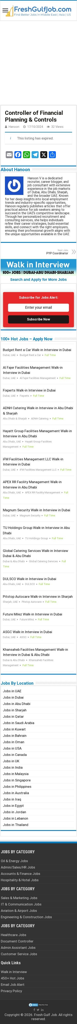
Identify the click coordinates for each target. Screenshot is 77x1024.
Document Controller (17, 941)
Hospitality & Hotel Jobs (20, 880)
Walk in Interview (14, 972)
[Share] (52, 154)
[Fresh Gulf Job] (38, 10)
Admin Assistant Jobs (18, 948)
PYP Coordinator (57, 252)
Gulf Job (50, 1015)
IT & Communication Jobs (21, 904)
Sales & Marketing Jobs (19, 898)
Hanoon (14, 127)
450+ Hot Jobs (12, 978)
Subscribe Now (38, 319)
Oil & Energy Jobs (14, 861)
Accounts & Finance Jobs (20, 874)
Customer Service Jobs (19, 954)
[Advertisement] (38, 62)
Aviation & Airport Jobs (19, 911)
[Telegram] (35, 154)
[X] (43, 154)
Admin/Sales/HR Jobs (18, 867)
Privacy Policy (11, 991)
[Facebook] (18, 154)
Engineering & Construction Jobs (26, 917)
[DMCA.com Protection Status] (38, 1005)
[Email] (9, 154)
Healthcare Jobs (13, 935)
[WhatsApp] (26, 154)
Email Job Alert (12, 985)
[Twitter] (38, 1009)
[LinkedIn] (42, 1009)
